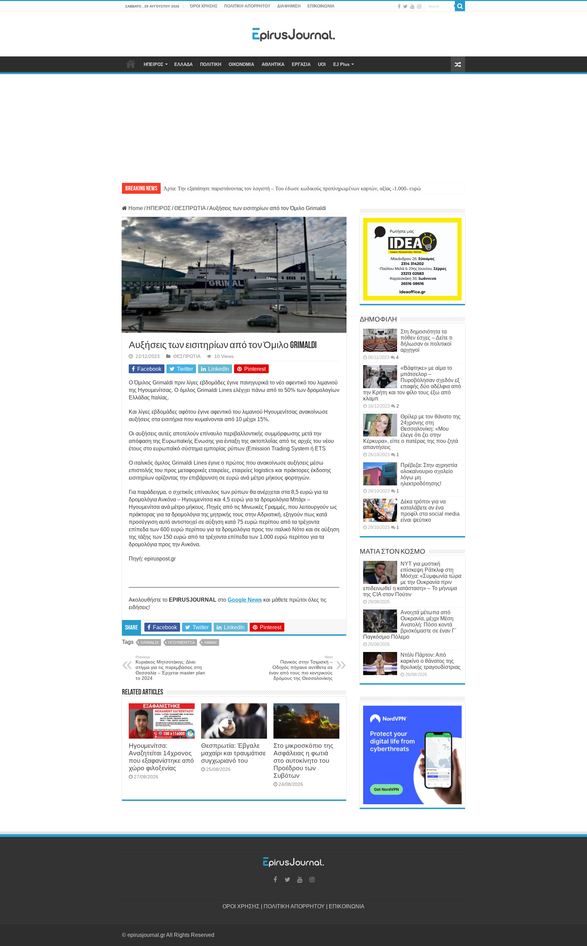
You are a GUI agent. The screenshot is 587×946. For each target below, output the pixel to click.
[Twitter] (405, 6)
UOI (322, 64)
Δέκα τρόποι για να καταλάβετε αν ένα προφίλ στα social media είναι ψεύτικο (430, 511)
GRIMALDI (150, 642)
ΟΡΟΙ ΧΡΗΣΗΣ (241, 906)
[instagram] (419, 6)
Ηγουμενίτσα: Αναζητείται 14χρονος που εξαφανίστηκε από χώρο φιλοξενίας (161, 757)
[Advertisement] (293, 125)
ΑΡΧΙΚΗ (131, 63)
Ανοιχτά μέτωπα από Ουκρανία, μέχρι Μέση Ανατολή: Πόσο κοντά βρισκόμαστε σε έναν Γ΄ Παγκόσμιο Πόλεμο (410, 624)
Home (135, 208)
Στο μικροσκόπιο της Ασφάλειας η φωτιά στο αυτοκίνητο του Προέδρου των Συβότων (303, 760)
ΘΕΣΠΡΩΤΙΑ (190, 208)
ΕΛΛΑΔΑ (183, 64)
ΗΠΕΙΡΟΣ (153, 64)
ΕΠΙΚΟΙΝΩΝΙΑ (321, 6)
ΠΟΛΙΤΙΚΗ (210, 64)
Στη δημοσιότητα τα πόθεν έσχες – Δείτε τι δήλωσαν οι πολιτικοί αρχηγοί (426, 341)
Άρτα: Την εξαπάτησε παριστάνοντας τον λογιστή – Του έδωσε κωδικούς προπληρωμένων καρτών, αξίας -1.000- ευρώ (292, 188)
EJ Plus (341, 64)
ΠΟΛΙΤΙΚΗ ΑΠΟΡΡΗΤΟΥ (247, 6)
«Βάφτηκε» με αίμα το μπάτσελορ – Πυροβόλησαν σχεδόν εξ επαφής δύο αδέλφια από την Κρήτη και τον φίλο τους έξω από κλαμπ (412, 383)
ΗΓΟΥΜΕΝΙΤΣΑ (181, 642)
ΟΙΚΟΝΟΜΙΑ (241, 64)
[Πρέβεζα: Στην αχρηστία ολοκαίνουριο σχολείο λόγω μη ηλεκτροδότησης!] (380, 473)
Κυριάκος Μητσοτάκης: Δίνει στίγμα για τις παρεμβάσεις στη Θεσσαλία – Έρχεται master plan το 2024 (170, 668)
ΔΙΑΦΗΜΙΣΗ (289, 6)
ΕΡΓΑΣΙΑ (301, 64)
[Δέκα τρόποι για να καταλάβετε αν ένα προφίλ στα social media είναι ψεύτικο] (380, 510)
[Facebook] (399, 6)
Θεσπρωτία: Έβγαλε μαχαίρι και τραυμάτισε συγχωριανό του (233, 753)
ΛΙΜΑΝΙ (210, 642)
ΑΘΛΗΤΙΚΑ (273, 64)
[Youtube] (412, 6)
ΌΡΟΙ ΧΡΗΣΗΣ (203, 6)
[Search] (460, 6)
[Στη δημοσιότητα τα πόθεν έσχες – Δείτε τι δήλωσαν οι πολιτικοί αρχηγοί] (380, 340)
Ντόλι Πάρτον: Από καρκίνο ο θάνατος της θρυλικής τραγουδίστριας (431, 661)
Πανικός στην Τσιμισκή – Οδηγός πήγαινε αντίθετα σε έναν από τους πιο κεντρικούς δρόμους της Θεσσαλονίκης (301, 668)
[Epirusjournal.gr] (293, 32)
